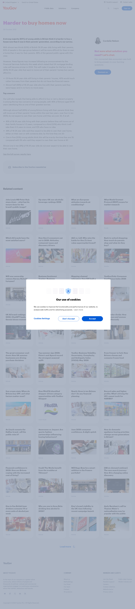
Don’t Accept (69, 319)
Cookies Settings (42, 318)
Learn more (78, 310)
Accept (92, 319)
